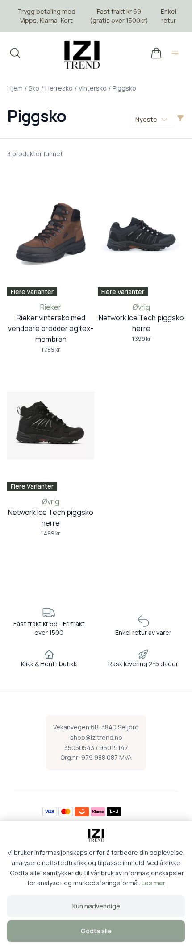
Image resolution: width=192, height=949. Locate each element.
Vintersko (93, 88)
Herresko (59, 88)
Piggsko (124, 88)
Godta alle (96, 931)
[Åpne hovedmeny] (177, 54)
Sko (34, 88)
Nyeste (146, 119)
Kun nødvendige (96, 906)
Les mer (153, 883)
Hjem (15, 88)
